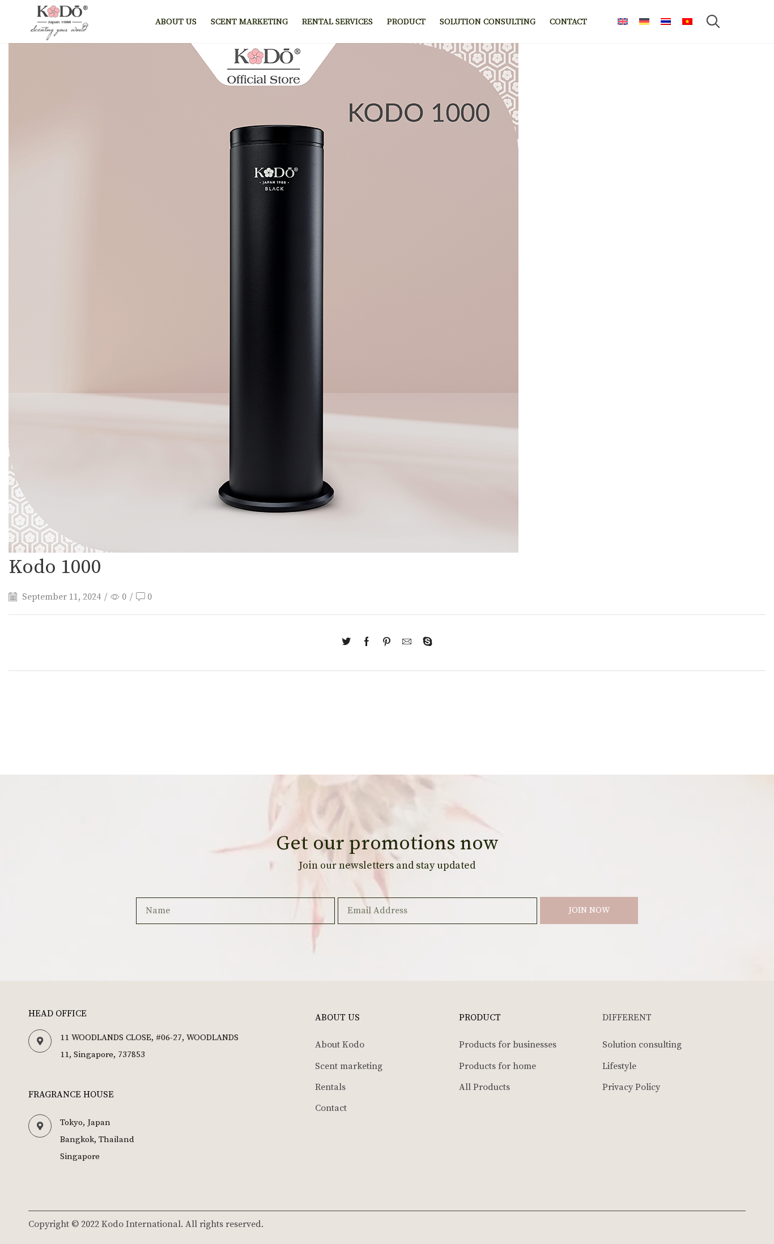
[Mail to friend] (407, 642)
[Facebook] (366, 642)
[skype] (424, 642)
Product (406, 21)
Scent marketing (249, 21)
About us (176, 21)
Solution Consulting (487, 21)
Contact (568, 21)
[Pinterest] (387, 642)
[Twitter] (349, 642)
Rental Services (337, 21)
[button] (713, 21)
